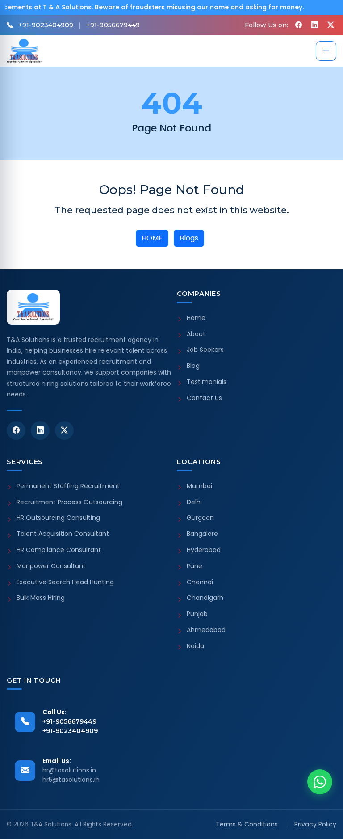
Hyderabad (204, 550)
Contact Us (204, 398)
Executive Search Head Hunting (65, 582)
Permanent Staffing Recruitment (68, 486)
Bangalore (202, 534)
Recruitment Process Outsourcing (69, 502)
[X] (330, 25)
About (196, 334)
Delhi (194, 502)
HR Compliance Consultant (59, 550)
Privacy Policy (315, 824)
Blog (193, 366)
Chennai (200, 582)
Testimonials (206, 382)
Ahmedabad (206, 630)
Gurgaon (200, 518)
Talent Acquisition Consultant (63, 534)
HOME (152, 238)
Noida (195, 646)
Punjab (197, 614)
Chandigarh (205, 598)
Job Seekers (205, 350)
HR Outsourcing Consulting (58, 518)
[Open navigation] (326, 51)
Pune (194, 566)
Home (196, 318)
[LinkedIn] (40, 430)
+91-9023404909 (45, 25)
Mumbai (199, 486)
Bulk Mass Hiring (41, 598)
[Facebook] (298, 25)
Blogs (189, 238)
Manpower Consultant (51, 566)
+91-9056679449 (113, 25)
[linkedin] (314, 25)
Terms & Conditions (247, 824)
